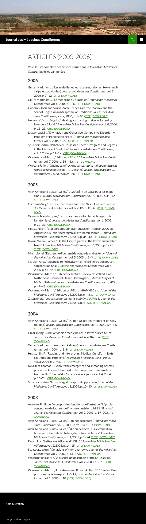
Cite (56, 95)
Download (68, 95)
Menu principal (141, 39)
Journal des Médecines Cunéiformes (33, 39)
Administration (15, 503)
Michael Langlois (21, 519)
